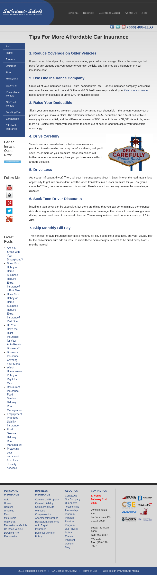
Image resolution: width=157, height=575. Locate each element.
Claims (69, 536)
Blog (67, 547)
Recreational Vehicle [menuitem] (13, 94)
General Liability (44, 503)
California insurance (136, 90)
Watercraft (9, 521)
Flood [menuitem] (9, 72)
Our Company (73, 499)
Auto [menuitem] (8, 46)
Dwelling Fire (11, 532)
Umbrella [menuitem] (11, 66)
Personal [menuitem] (73, 12)
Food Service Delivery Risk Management (14, 437)
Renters (8, 507)
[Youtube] (124, 27)
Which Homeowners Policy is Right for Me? (14, 375)
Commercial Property (47, 499)
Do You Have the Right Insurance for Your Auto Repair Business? (14, 337)
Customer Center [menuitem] (109, 12)
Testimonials (72, 506)
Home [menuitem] (9, 52)
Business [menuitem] (88, 12)
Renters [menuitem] (10, 59)
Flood (7, 514)
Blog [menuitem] (144, 12)
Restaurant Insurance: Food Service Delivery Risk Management (14, 398)
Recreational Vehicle (15, 525)
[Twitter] (118, 27)
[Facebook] (113, 27)
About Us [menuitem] (131, 12)
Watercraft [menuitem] (11, 85)
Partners (69, 517)
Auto (6, 499)
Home (7, 503)
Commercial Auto (44, 507)
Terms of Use (90, 570)
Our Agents (71, 503)
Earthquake (10, 536)
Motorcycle (10, 518)
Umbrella (9, 510)
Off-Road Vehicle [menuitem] (11, 104)
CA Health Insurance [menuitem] (11, 127)
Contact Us (71, 495)
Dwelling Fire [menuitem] (13, 112)
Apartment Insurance (46, 518)
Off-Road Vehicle (13, 529)
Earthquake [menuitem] (12, 118)
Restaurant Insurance (47, 521)
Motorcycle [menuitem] (12, 79)
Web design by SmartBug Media (121, 570)
